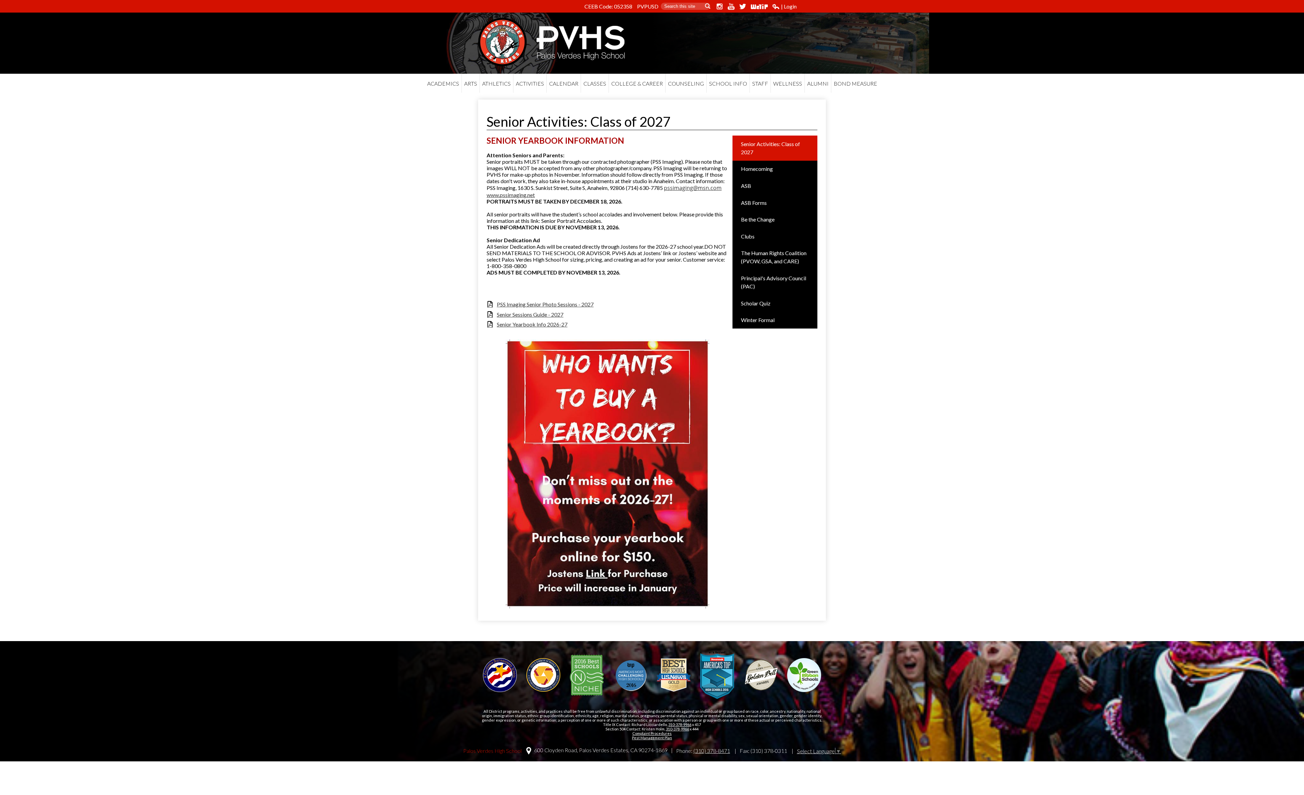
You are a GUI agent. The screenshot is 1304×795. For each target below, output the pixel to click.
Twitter (742, 6)
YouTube (731, 6)
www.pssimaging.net (511, 195)
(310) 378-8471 (711, 750)
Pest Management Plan (652, 738)
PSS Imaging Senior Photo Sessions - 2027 (545, 304)
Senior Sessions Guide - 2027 (530, 314)
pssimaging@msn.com (693, 188)
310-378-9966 (679, 724)
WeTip (759, 6)
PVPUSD (647, 6)
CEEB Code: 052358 (608, 6)
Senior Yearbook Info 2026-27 (532, 324)
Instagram (719, 6)
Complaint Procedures (652, 733)
